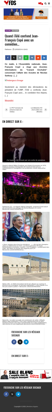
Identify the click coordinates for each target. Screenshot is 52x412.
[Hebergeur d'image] (26, 80)
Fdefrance (8, 49)
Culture (8, 30)
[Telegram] (26, 341)
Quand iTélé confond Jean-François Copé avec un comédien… (22, 40)
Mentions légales (32, 406)
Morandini (9, 100)
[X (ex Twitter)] (20, 341)
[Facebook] (14, 341)
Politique (15, 30)
